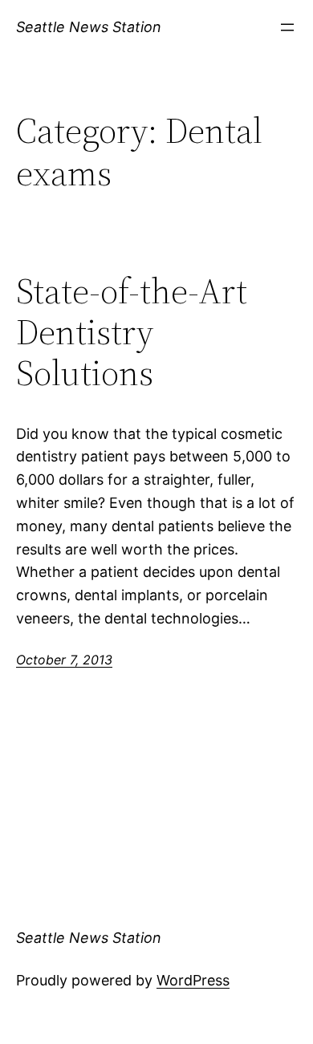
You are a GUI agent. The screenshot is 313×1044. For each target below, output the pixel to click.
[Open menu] (287, 27)
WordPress (193, 980)
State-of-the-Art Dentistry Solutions (131, 332)
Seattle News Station (88, 26)
